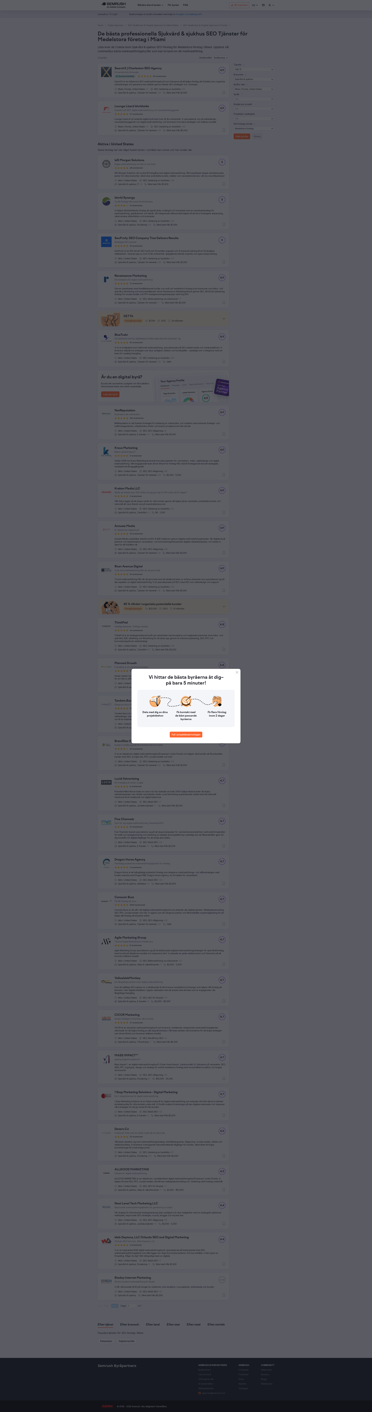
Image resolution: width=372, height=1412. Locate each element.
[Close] (237, 672)
